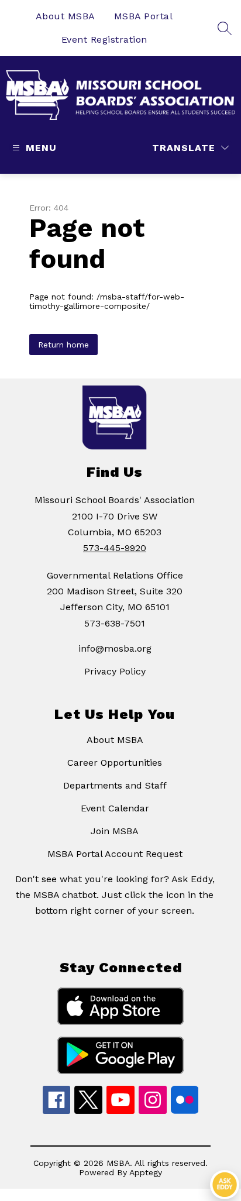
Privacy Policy (115, 671)
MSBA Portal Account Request (115, 853)
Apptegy (145, 1172)
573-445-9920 (114, 547)
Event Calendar (115, 808)
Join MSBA (115, 831)
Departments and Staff (115, 785)
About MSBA (65, 16)
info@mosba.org (115, 648)
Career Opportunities (114, 762)
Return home (63, 344)
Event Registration (104, 39)
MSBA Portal (143, 16)
